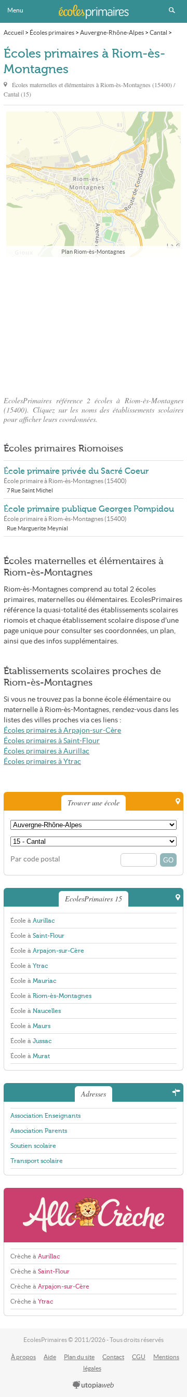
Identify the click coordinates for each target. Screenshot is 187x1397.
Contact (113, 1356)
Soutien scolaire (33, 1145)
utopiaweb (93, 1385)
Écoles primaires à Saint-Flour (52, 741)
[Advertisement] (93, 323)
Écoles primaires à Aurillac (46, 751)
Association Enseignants (45, 1115)
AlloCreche (93, 1215)
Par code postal (35, 859)
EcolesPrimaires (93, 11)
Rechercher (172, 10)
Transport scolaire (36, 1161)
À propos (23, 1356)
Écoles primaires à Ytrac (42, 761)
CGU (138, 1356)
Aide (50, 1356)
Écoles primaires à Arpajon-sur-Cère (62, 730)
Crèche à (35, 1256)
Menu (15, 10)
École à (32, 920)
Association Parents (38, 1130)
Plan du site (79, 1356)
